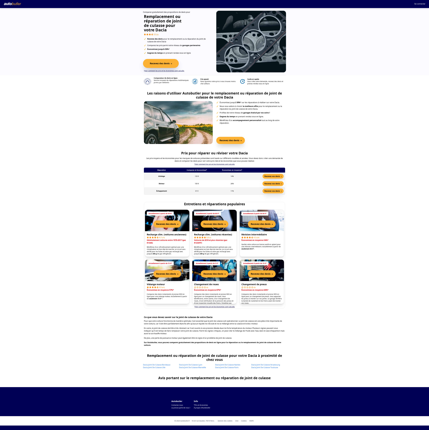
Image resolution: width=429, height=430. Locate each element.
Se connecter (419, 4)
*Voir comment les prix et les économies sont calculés (164, 71)
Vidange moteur (156, 284)
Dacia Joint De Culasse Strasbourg (265, 365)
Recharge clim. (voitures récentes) (213, 234)
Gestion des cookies (225, 421)
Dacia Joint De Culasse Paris (227, 367)
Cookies (244, 421)
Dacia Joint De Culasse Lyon (190, 365)
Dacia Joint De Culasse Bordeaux (156, 365)
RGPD (251, 421)
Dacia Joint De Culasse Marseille (192, 367)
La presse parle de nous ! (180, 408)
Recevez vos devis (272, 176)
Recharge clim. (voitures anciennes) (166, 234)
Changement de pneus (254, 284)
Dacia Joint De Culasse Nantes (227, 365)
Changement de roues (206, 284)
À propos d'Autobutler (202, 408)
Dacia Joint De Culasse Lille (154, 367)
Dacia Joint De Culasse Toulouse (264, 367)
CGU (236, 421)
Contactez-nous (177, 405)
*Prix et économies (201, 405)
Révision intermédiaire (254, 234)
